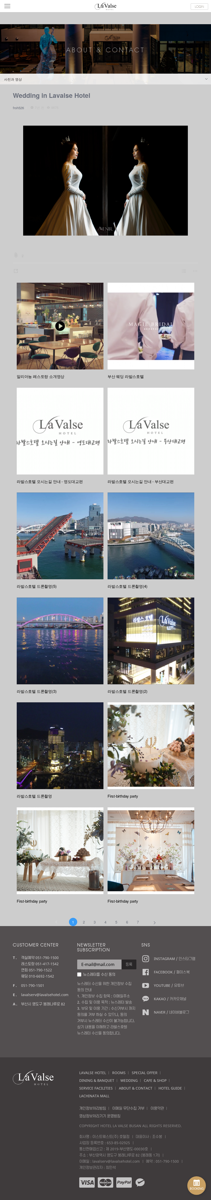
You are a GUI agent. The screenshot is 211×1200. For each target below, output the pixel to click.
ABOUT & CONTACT (135, 1088)
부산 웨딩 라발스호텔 (126, 376)
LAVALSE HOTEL (92, 1072)
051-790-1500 (167, 1161)
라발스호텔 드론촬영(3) (36, 691)
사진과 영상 (13, 79)
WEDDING (129, 1080)
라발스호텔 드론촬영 (34, 796)
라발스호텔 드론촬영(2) (127, 691)
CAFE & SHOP (155, 1080)
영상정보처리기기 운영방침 (99, 1115)
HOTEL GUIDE (170, 1088)
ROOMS (119, 1072)
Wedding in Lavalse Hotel (51, 95)
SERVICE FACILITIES (96, 1088)
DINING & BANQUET (96, 1080)
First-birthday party (123, 796)
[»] (155, 922)
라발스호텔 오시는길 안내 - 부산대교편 (141, 481)
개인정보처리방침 (92, 1108)
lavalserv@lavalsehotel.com (44, 994)
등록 (129, 964)
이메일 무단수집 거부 (128, 1108)
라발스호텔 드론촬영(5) (36, 586)
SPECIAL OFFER (144, 1072)
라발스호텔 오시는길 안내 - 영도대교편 (50, 481)
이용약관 (157, 1108)
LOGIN (199, 6)
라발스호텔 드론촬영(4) (127, 586)
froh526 (18, 107)
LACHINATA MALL (94, 1095)
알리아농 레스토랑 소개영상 (40, 376)
